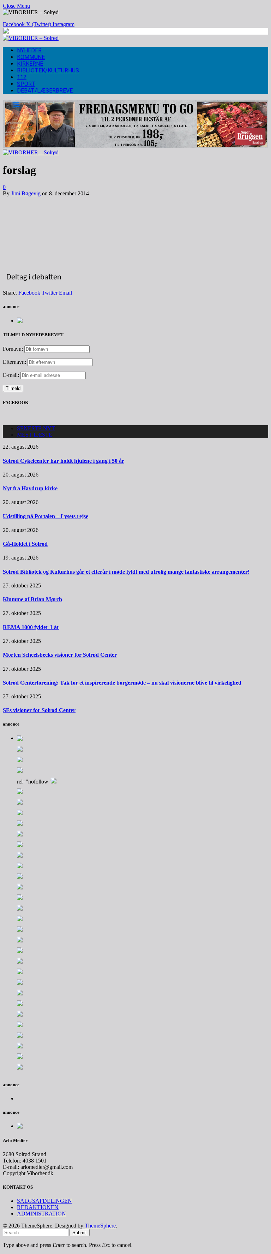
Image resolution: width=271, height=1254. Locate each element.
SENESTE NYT (36, 428)
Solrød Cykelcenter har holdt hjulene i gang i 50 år (63, 461)
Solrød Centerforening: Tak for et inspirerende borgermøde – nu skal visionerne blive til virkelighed (122, 683)
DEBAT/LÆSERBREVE (45, 90)
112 (21, 77)
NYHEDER (29, 50)
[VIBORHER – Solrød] (31, 38)
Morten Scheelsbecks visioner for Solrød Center (60, 655)
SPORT (26, 84)
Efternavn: (14, 362)
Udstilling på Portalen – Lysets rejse (45, 516)
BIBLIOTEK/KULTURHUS (48, 70)
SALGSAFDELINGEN (44, 1201)
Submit (79, 1232)
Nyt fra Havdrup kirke (30, 488)
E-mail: (11, 375)
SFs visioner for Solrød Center (39, 710)
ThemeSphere (100, 1226)
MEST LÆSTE (34, 435)
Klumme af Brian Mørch (32, 599)
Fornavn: (13, 349)
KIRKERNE (30, 63)
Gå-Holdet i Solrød (25, 544)
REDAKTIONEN (38, 1207)
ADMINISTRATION (41, 1214)
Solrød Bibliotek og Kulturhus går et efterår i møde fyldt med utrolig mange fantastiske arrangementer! (126, 572)
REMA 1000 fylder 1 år (31, 627)
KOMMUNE (31, 57)
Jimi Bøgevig (26, 193)
